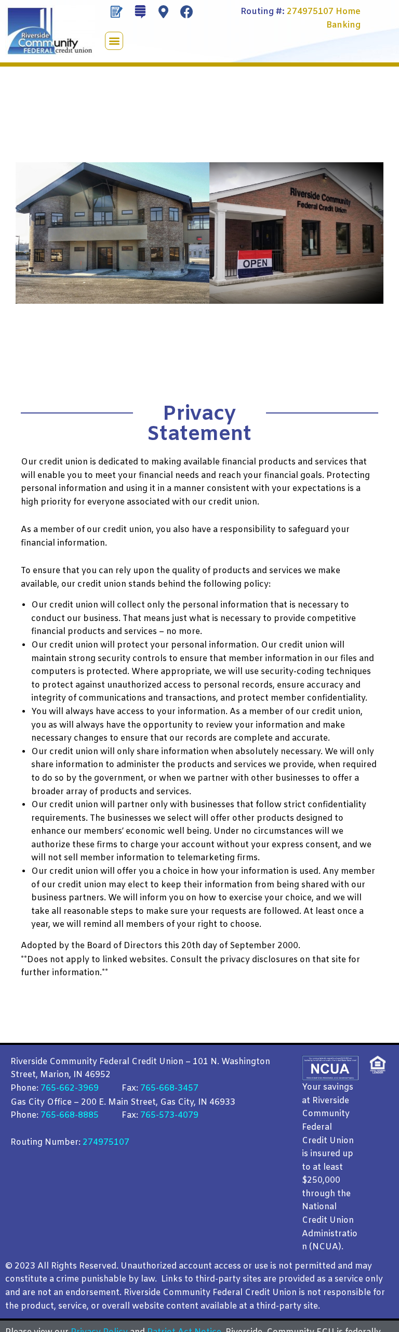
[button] (114, 41)
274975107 (310, 11)
